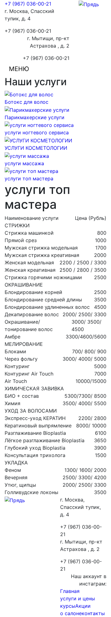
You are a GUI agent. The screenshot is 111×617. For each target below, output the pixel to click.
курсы (67, 606)
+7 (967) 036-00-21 (28, 4)
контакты (93, 613)
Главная (70, 591)
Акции (83, 606)
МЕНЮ (19, 69)
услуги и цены (77, 598)
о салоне (71, 613)
